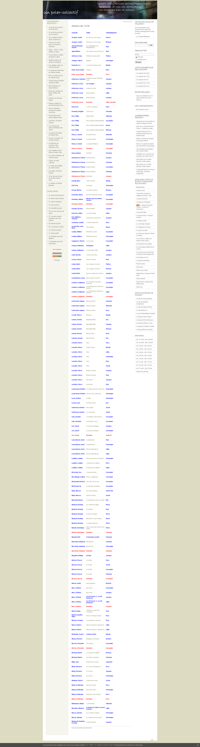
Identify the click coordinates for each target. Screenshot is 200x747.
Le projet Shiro (91, 134)
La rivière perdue (91, 190)
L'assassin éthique (92, 426)
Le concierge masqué (143, 224)
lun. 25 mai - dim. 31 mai (144, 355)
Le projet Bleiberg (92, 144)
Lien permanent (87, 727)
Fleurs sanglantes (92, 477)
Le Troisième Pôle (92, 250)
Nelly (138, 138)
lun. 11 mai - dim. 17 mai (144, 362)
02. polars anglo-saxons (56, 198)
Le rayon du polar (141, 230)
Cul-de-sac (89, 111)
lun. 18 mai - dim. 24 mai (144, 358)
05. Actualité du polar (55, 208)
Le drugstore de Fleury (143, 227)
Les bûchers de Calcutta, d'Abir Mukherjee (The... (54, 145)
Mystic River (90, 333)
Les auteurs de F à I (142, 79)
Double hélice (90, 158)
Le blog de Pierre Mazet (143, 317)
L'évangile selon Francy (94, 417)
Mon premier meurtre (93, 278)
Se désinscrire (141, 59)
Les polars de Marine (143, 260)
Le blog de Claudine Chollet (145, 326)
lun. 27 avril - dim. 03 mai (144, 368)
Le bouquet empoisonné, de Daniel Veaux (144, 133)
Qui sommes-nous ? (142, 109)
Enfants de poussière (93, 56)
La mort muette (91, 213)
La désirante (90, 703)
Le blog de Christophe (143, 202)
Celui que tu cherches (93, 218)
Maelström (89, 542)
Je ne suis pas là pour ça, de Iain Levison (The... (55, 178)
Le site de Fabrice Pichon (144, 307)
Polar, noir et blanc (142, 270)
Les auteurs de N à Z (142, 86)
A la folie (89, 560)
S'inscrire (140, 57)
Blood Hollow (90, 208)
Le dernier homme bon (93, 65)
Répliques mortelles (92, 639)
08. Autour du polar (55, 223)
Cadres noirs (90, 347)
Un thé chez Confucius (93, 393)
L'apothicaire (90, 440)
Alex (87, 343)
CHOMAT (139, 154)
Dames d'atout (91, 259)
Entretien (89, 176)
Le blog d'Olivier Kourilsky (144, 329)
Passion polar (140, 264)
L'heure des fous (91, 255)
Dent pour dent (91, 685)
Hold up (88, 70)
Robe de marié (91, 370)
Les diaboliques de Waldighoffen (92, 46)
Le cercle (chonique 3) (93, 666)
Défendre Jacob (91, 232)
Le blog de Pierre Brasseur (144, 320)
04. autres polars (54, 205)
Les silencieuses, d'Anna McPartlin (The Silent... (56, 128)
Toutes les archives (142, 371)
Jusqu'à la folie (91, 88)
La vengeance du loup (93, 620)
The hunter (89, 643)
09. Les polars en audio (56, 227)
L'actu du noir (140, 190)
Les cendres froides (92, 713)
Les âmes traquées (92, 657)
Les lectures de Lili (142, 257)
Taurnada (139, 121)
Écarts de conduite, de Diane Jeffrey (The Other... (56, 93)
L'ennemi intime (91, 472)
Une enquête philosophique (95, 121)
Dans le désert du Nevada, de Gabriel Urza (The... (55, 110)
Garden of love (91, 495)
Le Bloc (88, 398)
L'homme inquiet (91, 514)
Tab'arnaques (90, 583)
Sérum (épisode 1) (92, 449)
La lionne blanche (92, 523)
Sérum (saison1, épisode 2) (95, 625)
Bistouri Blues (91, 171)
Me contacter (57, 249)
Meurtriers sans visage (94, 518)
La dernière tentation (93, 486)
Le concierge (90, 412)
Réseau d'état (90, 301)
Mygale (88, 60)
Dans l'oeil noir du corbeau (95, 458)
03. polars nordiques (55, 202)
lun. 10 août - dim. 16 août (144, 342)
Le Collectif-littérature (143, 36)
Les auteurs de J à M (142, 83)
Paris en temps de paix (93, 616)
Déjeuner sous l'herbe (93, 694)
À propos (57, 260)
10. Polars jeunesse (55, 230)
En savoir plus (138, 745)
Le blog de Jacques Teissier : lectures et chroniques (144, 207)
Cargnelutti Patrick (142, 169)
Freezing (89, 185)
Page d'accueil (127, 21)
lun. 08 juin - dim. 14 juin (144, 352)
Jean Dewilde (140, 149)
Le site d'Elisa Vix (141, 310)
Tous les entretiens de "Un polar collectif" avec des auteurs (144, 98)
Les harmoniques (92, 491)
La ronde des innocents (94, 717)
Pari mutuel (90, 227)
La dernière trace (92, 421)
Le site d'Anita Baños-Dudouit (145, 313)
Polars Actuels (140, 278)
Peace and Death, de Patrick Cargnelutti (145, 171)
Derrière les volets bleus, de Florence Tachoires (54, 44)
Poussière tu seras (92, 662)
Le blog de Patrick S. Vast (144, 323)
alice (137, 126)
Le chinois (89, 509)
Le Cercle (89, 671)
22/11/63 (89, 153)
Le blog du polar (141, 220)
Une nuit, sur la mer (92, 481)
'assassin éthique (93, 430)
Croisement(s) (91, 722)
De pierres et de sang (93, 37)
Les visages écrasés (93, 264)
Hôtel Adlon (90, 116)
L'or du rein (90, 241)
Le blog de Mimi (141, 212)
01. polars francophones (56, 195)
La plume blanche (142, 199)
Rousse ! (89, 315)
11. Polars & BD (54, 233)
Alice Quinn (140, 159)
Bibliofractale (140, 187)
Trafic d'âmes (90, 181)
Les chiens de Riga (92, 505)
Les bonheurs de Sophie (144, 244)
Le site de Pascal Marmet (144, 299)
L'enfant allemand (92, 222)
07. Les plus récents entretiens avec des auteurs (55, 218)
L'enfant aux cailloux (93, 463)
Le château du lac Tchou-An (95, 389)
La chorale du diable (92, 653)
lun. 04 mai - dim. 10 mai (144, 365)
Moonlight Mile (91, 319)
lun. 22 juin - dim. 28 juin (144, 346)
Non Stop (89, 588)
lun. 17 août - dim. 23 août (144, 339)
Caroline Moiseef (141, 131)
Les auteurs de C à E (143, 76)
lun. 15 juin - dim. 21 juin (144, 349)
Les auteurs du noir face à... (95, 51)
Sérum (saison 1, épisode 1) (95, 629)
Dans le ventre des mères (94, 273)
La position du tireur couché (95, 500)
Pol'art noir (139, 267)
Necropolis (89, 407)
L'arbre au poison (92, 107)
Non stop (89, 592)
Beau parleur (90, 93)
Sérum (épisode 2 (92, 454)
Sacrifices (89, 380)
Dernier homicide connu (94, 195)
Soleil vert (139, 287)
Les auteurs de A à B (142, 73)
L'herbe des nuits (92, 680)
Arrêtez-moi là (91, 403)
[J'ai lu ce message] (198, 745)
